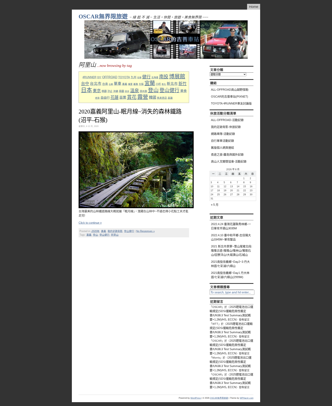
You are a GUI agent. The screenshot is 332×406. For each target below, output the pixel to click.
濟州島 (143, 91)
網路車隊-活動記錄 (223, 133)
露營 (142, 97)
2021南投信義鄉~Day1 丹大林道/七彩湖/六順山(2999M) (230, 275)
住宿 (139, 77)
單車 (117, 83)
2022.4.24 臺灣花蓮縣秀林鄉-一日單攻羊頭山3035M (231, 226)
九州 (133, 77)
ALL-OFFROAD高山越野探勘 (229, 89)
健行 (146, 76)
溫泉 (134, 90)
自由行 (105, 97)
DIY (99, 77)
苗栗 (122, 97)
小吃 (158, 83)
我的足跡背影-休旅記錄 (226, 126)
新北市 (172, 84)
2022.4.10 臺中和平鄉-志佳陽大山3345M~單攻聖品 (231, 237)
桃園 (104, 91)
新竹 (182, 83)
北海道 (154, 77)
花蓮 (114, 97)
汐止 (109, 91)
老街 (97, 98)
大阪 (141, 84)
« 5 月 (214, 204)
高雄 (170, 98)
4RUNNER (89, 77)
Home (253, 7)
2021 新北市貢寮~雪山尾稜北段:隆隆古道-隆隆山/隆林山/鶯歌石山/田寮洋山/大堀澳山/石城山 (231, 250)
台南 (105, 83)
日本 (86, 90)
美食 (183, 91)
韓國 (152, 97)
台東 (111, 84)
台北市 (95, 83)
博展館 (177, 76)
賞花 (132, 97)
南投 (163, 76)
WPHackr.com (246, 398)
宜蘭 (149, 83)
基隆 (135, 84)
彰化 (164, 84)
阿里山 (115, 235)
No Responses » (145, 231)
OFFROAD (109, 77)
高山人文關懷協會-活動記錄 (229, 161)
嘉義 (124, 84)
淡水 (127, 91)
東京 (97, 90)
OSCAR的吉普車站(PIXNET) (229, 96)
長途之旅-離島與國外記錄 (227, 154)
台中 (85, 83)
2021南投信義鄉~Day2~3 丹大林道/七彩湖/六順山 (230, 264)
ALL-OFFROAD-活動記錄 (227, 120)
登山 (153, 90)
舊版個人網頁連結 (222, 147)
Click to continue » (90, 222)
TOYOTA (124, 77)
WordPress (195, 398)
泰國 (121, 91)
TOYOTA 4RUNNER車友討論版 (231, 103)
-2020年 (95, 231)
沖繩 (115, 91)
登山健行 (169, 90)
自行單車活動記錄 (222, 140)
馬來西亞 (162, 98)
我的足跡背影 (115, 231)
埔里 (130, 84)
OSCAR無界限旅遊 (103, 16)
